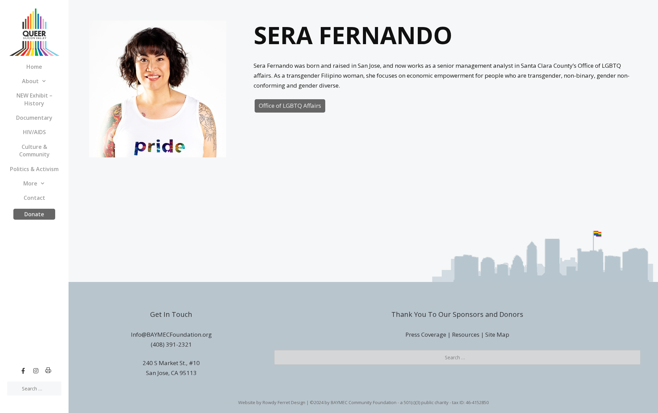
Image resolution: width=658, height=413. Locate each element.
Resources (465, 334)
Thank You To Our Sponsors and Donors (457, 314)
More (30, 183)
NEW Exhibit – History (34, 99)
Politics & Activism (34, 169)
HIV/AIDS (34, 132)
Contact (34, 198)
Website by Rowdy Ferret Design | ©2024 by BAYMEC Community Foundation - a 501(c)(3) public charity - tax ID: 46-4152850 (363, 402)
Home (34, 66)
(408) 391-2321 (171, 344)
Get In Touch (171, 314)
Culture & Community (34, 150)
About (30, 81)
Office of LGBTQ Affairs (290, 105)
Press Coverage (425, 334)
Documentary (34, 117)
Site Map (497, 334)
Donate (34, 214)
